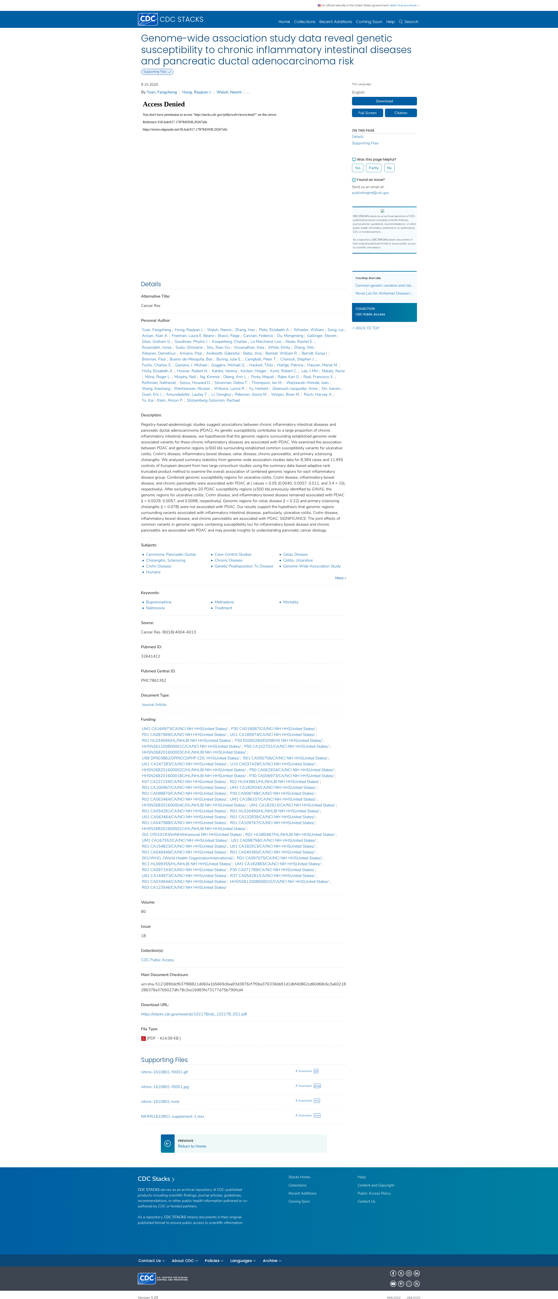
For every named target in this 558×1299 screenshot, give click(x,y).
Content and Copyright (376, 1185)
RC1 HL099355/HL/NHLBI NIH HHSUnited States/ (186, 864)
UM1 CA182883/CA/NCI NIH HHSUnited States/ (277, 864)
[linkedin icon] (416, 1273)
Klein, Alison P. (170, 400)
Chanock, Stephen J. (297, 359)
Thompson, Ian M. (267, 382)
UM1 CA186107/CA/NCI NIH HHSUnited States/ (272, 799)
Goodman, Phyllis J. (191, 341)
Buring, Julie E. (228, 359)
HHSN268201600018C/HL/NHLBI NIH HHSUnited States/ (194, 775)
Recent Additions (335, 21)
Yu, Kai (147, 400)
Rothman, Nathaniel (159, 382)
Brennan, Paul (154, 359)
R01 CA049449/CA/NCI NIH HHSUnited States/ (184, 852)
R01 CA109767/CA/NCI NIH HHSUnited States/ (272, 822)
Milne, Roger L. (158, 376)
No (389, 167)
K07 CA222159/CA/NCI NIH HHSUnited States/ (184, 781)
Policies (212, 1260)
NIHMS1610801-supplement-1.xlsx (172, 1116)
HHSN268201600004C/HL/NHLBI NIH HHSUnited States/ (194, 805)
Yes (358, 167)
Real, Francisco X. (318, 376)
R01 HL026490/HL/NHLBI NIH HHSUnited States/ (274, 811)
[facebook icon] (393, 1273)
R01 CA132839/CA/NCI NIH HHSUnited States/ (272, 816)
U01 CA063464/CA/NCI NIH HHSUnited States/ (184, 816)
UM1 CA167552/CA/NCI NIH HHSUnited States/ (184, 840)
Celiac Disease (295, 554)
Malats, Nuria (333, 371)
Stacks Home (299, 1177)
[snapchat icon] (408, 1283)
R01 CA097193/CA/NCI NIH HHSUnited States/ (184, 869)
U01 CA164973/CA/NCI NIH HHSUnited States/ (184, 875)
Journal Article (154, 704)
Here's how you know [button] (403, 5)
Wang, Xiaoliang (156, 388)
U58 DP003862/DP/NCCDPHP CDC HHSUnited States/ (190, 758)
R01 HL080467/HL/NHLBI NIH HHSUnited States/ (290, 834)
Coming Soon (369, 21)
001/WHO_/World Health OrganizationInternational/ (187, 858)
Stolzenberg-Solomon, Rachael (213, 400)
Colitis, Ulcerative (298, 560)
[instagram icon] (408, 1273)
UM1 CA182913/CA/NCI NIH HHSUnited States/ (292, 805)
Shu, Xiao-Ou (218, 347)
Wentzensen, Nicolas (192, 388)
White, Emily (279, 347)
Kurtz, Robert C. (283, 371)
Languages (241, 1260)
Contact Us (366, 1201)
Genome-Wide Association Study (312, 566)
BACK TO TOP (367, 328)
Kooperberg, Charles (229, 341)
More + (341, 578)
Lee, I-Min (309, 371)
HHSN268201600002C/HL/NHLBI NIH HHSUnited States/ (194, 769)
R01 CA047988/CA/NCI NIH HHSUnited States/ (184, 822)
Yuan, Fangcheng (162, 92)
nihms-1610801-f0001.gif (164, 1072)
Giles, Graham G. (156, 341)
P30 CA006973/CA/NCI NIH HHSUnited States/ (291, 775)
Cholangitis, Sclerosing (165, 560)
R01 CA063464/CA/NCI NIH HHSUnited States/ (184, 799)
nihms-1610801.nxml (160, 1101)
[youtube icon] (393, 1283)
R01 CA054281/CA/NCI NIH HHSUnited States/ (184, 811)
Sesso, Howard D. (195, 382)
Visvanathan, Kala (249, 347)
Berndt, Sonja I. (315, 353)
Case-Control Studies (233, 554)
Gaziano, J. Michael (191, 365)
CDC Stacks (154, 1179)
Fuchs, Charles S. (157, 365)
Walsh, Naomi (229, 92)
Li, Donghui (221, 394)
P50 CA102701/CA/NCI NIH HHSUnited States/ (286, 746)
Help (390, 21)
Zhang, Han (245, 329)
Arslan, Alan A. (155, 335)
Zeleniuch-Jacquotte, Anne (295, 388)
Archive (270, 1260)
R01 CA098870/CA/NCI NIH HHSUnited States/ (184, 793)
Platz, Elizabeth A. (274, 329)
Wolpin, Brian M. (285, 394)
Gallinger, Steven (321, 335)
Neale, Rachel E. (299, 341)
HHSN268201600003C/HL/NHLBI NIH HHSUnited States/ (194, 752)
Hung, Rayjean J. (196, 92)
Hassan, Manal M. (322, 365)
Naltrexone (155, 608)
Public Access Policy (374, 1193)
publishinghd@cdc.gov (370, 192)
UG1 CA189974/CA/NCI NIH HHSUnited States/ (272, 734)
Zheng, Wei (304, 347)
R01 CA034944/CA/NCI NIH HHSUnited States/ (184, 881)
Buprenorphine (158, 602)
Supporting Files (365, 143)
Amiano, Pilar (190, 353)
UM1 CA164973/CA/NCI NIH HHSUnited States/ (184, 728)
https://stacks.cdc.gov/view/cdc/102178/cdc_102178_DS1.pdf (194, 1014)
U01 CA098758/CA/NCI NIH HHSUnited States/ (273, 840)
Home (284, 21)
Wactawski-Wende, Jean (307, 382)
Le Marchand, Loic (266, 341)
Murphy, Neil (185, 376)
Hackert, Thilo (261, 365)
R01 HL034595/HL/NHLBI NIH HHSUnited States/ (186, 740)
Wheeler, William (309, 329)
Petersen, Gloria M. (251, 394)
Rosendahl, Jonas (157, 347)
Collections (304, 21)
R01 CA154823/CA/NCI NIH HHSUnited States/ (184, 846)
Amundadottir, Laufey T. (187, 394)
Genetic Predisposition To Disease (244, 566)
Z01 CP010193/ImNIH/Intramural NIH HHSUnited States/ (192, 834)
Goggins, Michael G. (228, 365)
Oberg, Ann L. (235, 376)
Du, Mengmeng (290, 335)
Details (358, 136)
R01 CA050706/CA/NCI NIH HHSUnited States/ (285, 758)
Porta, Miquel (262, 376)
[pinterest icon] (401, 1283)
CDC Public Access (157, 959)
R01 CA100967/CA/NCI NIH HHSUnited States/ (184, 787)
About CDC (183, 1260)
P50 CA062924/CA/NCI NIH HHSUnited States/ (291, 769)
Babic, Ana (252, 353)
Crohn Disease (158, 566)
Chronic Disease (228, 560)
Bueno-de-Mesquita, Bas (191, 359)
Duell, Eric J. (152, 394)
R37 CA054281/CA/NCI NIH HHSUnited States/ (272, 875)
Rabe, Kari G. (289, 376)
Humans (153, 572)
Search (411, 21)
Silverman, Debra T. (231, 382)
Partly (374, 167)
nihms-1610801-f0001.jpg (165, 1086)
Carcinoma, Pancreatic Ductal (171, 554)
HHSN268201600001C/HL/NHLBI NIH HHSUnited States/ (194, 828)
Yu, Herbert (258, 388)
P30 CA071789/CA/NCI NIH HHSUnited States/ (272, 869)
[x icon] (401, 1273)
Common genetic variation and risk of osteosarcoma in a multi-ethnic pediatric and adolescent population (385, 285)
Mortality (290, 602)
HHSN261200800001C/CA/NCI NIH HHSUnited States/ (191, 746)
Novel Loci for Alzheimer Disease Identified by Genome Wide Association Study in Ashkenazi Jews (385, 293)
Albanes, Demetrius (159, 353)
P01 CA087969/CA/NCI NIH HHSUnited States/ (184, 734)
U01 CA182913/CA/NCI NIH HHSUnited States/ (272, 846)
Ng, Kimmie (209, 376)
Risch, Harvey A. (318, 394)
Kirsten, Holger (253, 371)
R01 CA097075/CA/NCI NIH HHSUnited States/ (279, 858)
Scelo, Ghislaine (189, 347)
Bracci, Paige (229, 335)
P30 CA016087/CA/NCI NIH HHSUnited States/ (273, 728)
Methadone (224, 602)
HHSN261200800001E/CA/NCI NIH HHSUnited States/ (279, 881)
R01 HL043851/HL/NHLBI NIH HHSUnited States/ (274, 781)
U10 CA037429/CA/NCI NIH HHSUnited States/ (272, 764)
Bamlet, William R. (281, 353)
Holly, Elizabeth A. (157, 371)
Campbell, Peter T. (260, 359)
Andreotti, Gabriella (223, 353)
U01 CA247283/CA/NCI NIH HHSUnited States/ (184, 764)
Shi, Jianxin (331, 388)
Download (304, 1071)
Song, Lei (336, 329)
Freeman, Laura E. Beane (193, 335)
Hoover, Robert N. (192, 371)
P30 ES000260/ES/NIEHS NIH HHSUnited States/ (278, 740)
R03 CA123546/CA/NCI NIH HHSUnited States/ (184, 887)
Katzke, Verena (224, 371)
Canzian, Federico (258, 335)
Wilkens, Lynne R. (229, 388)
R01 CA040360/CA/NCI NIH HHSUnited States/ (272, 852)
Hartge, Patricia (290, 365)
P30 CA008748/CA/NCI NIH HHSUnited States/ (272, 793)
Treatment (223, 608)
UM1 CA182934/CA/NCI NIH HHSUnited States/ (272, 787)
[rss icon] (416, 1283)
